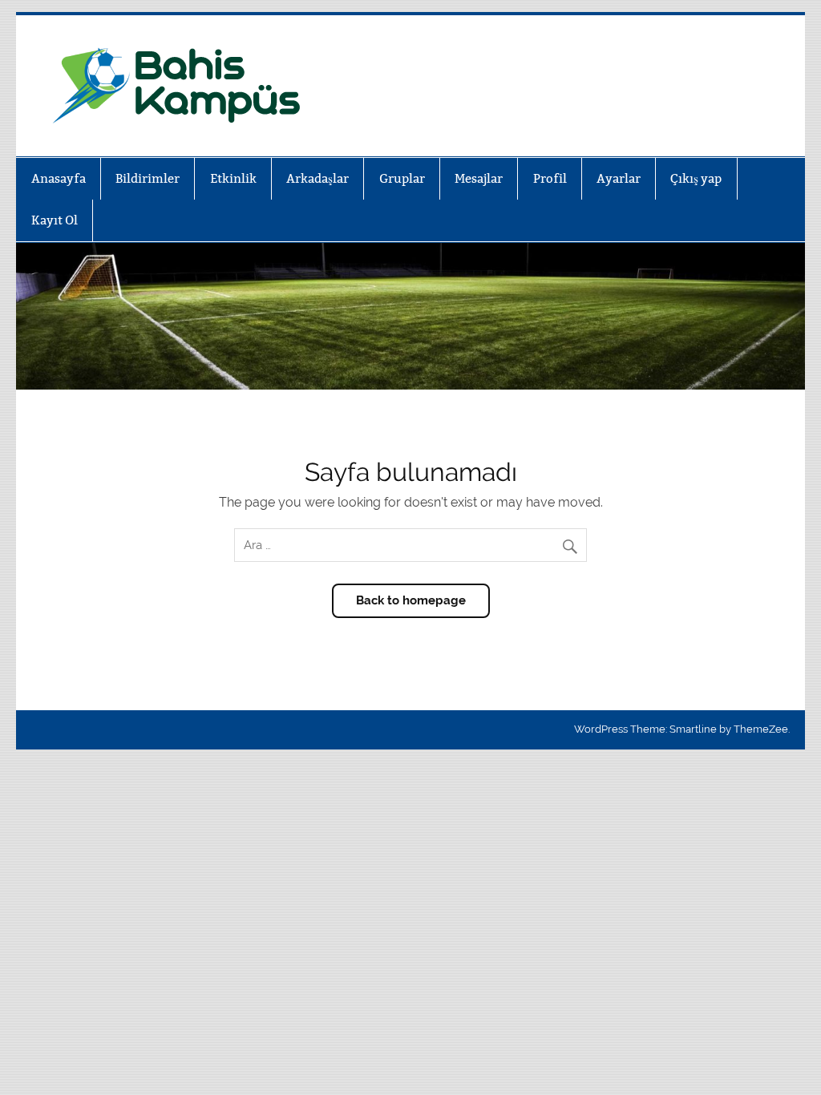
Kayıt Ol (54, 220)
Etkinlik (233, 178)
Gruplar (402, 178)
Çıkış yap (696, 178)
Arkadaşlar (317, 178)
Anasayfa (58, 178)
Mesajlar (479, 178)
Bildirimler (147, 178)
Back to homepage (411, 600)
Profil (550, 178)
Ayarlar (619, 178)
